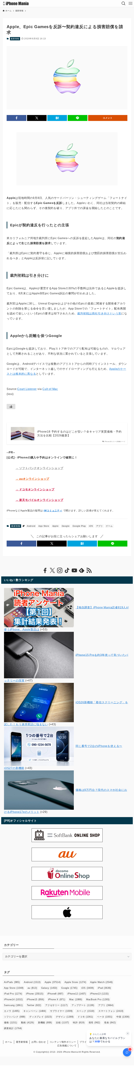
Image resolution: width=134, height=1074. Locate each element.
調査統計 (13, 1028)
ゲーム (109, 526)
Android (31, 526)
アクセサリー (56, 1005)
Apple (55, 526)
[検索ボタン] (123, 3)
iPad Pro (13, 993)
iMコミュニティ (53, 510)
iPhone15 (35, 999)
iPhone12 (76, 993)
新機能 (45, 1022)
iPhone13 (99, 993)
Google (66, 526)
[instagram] (60, 570)
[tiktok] (67, 570)
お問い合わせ (38, 1042)
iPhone (34, 993)
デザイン (65, 1016)
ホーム (8, 1042)
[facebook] (45, 570)
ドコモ (85, 1016)
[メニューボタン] (130, 3)
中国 (122, 1016)
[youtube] (74, 570)
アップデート (83, 1005)
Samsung (13, 1005)
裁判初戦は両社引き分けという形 (99, 313)
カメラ (11, 1011)
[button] (16, 118)
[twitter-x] (52, 570)
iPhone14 (13, 999)
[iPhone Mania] (16, 3)
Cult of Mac (50, 388)
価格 (10, 1022)
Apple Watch (101, 982)
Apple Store (75, 982)
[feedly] (82, 570)
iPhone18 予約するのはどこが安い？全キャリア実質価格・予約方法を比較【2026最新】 (79, 433)
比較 (62, 1022)
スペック (85, 1011)
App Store (43, 526)
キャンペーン (34, 1011)
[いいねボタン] (11, 406)
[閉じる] (128, 1033)
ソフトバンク (14, 1016)
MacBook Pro (98, 999)
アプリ (99, 526)
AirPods (12, 982)
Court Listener (27, 388)
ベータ (104, 1016)
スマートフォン (110, 1011)
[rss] (89, 570)
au (32, 988)
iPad (104, 988)
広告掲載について (66, 1045)
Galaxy (49, 988)
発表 (110, 1022)
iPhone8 (55, 993)
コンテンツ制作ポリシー (63, 1042)
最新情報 (15, 39)
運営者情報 (22, 1042)
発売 (94, 1022)
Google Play (79, 526)
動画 (27, 1022)
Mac (75, 999)
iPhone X (56, 999)
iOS (91, 526)
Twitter (34, 1005)
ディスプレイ (40, 1016)
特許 (78, 1022)
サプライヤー (61, 1011)
